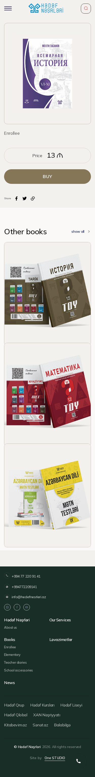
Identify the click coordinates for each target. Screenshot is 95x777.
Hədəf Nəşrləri (16, 620)
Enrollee (12, 133)
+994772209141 (24, 587)
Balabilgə (62, 724)
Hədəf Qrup (14, 704)
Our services (60, 620)
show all (77, 231)
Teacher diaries (15, 662)
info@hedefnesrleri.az (29, 597)
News (9, 683)
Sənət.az (40, 724)
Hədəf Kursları (42, 704)
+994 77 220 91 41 (26, 576)
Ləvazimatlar (60, 639)
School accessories (18, 670)
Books (9, 639)
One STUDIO (55, 758)
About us (10, 627)
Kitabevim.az (15, 724)
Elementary (12, 655)
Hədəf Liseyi (71, 704)
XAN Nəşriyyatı (46, 714)
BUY (47, 176)
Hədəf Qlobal (15, 714)
